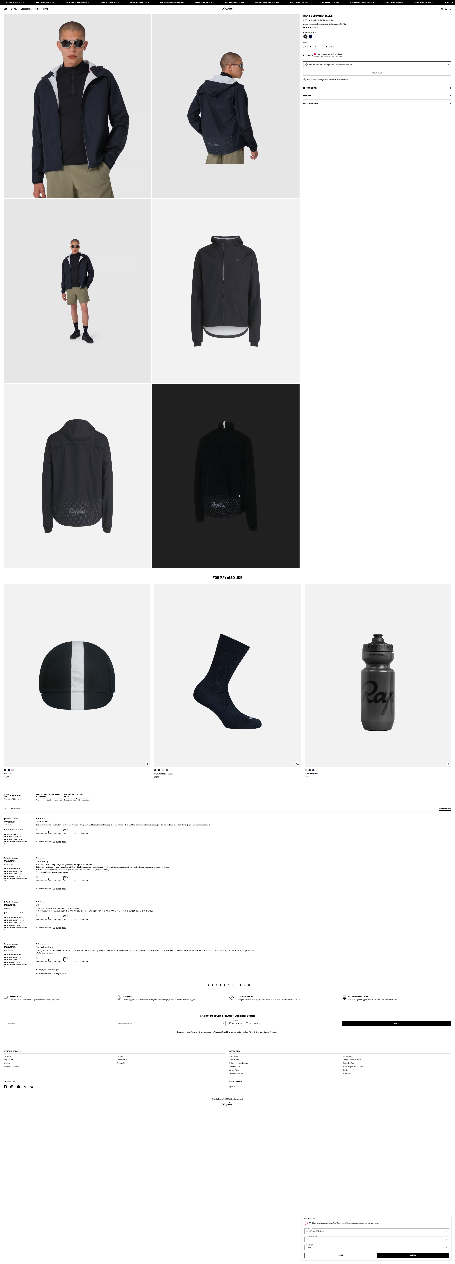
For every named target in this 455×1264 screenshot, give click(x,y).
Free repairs (128, 996)
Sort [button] (6, 809)
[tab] (445, 809)
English (306, 1218)
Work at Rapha (234, 1060)
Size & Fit (309, 55)
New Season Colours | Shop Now (77, 2)
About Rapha (233, 1056)
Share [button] (64, 842)
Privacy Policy (254, 1032)
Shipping (7, 1063)
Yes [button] (54, 842)
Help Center (8, 1060)
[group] (19, 796)
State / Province (311, 1236)
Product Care (121, 1063)
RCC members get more (358, 996)
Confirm (413, 1255)
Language (309, 1244)
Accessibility (347, 1073)
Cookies (345, 1070)
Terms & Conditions (236, 1073)
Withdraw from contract (12, 1066)
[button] (205, 985)
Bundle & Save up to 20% (15, 2)
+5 (170, 770)
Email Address (10, 1023)
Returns (120, 1056)
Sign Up (396, 1023)
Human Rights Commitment (353, 1066)
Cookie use (273, 1032)
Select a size (377, 73)
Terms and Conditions (222, 1032)
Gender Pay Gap (348, 1063)
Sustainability (347, 1056)
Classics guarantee (244, 996)
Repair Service (122, 1060)
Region (308, 1228)
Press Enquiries (234, 1066)
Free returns (16, 996)
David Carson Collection (44, 2)
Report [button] (58, 842)
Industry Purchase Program (238, 1063)
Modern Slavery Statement (352, 1060)
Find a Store (8, 1056)
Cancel (340, 1255)
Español (313, 1218)
